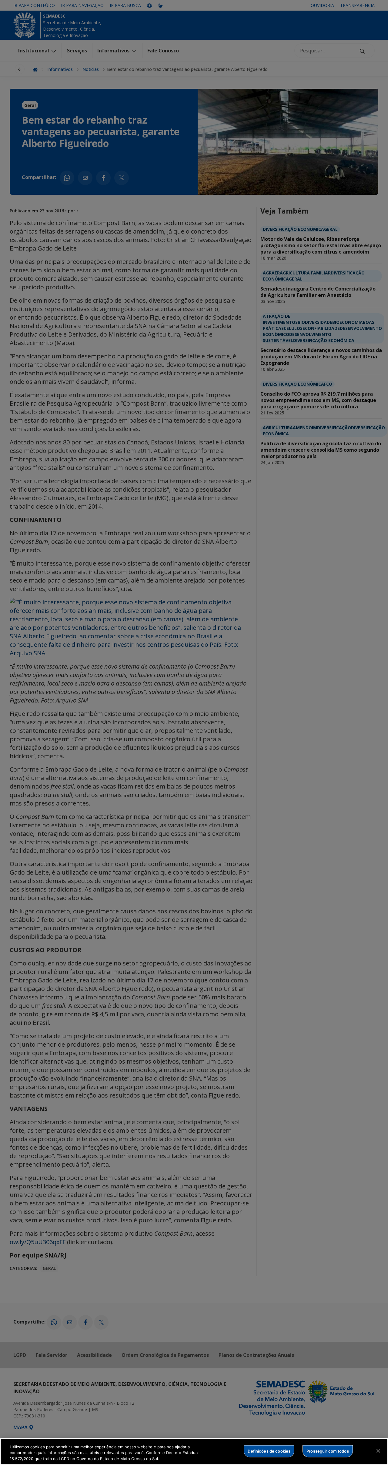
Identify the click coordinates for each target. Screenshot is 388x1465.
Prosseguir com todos (327, 1450)
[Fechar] (378, 1450)
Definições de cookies (269, 1450)
